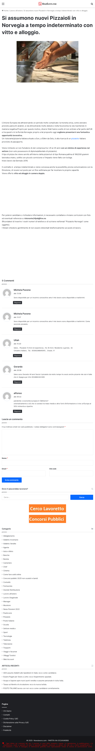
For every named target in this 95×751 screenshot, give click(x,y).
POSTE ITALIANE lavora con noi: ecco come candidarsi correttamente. (31, 688)
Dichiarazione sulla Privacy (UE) (16, 723)
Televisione (7, 644)
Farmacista (7, 586)
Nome (5, 458)
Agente (6, 547)
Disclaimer (7, 726)
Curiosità (6, 582)
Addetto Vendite (9, 544)
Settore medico (9, 628)
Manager (6, 601)
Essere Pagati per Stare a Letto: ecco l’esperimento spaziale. (27, 677)
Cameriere (7, 563)
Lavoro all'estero (16, 11)
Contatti (6, 715)
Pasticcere (7, 613)
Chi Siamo (7, 711)
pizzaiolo (75, 138)
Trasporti (6, 648)
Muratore (7, 605)
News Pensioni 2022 (11, 609)
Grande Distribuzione (11, 590)
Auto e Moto (8, 551)
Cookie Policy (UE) (10, 719)
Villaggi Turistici (9, 655)
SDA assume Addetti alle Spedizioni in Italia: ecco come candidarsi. (30, 673)
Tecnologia (7, 636)
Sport (5, 632)
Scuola (6, 625)
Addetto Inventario (10, 540)
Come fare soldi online (12, 574)
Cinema (6, 571)
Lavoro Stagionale (10, 598)
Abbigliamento (9, 536)
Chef (5, 567)
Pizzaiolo (6, 617)
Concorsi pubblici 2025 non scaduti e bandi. (20, 578)
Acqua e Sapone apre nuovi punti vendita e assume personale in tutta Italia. (33, 681)
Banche (6, 555)
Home (5, 11)
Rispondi (17, 303)
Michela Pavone (22, 290)
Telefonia (7, 640)
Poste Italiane (8, 621)
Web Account (8, 659)
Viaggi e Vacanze (10, 652)
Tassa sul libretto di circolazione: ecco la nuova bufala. (25, 684)
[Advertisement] (47, 103)
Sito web (52, 469)
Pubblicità (7, 730)
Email (5, 469)
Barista (6, 559)
